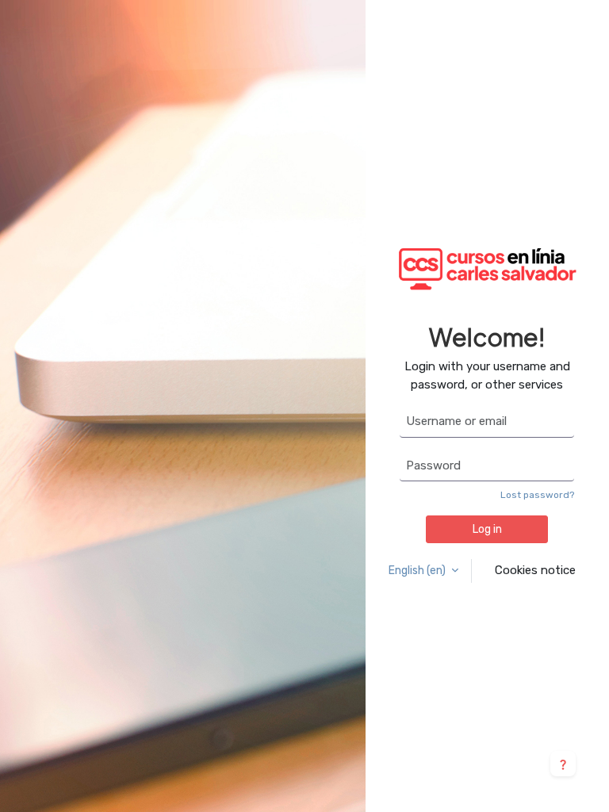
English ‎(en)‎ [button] (418, 570)
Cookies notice (535, 570)
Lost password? (537, 494)
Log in (487, 529)
